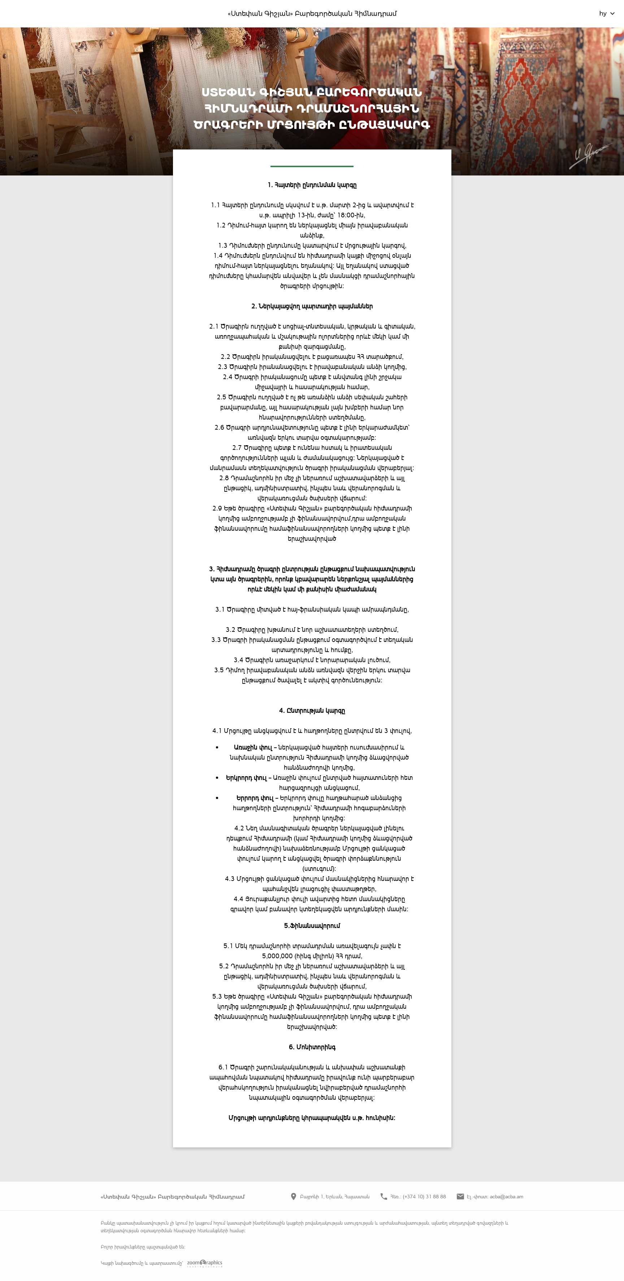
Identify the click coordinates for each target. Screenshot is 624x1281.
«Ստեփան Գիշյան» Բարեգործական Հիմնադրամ (312, 14)
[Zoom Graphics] (203, 1263)
